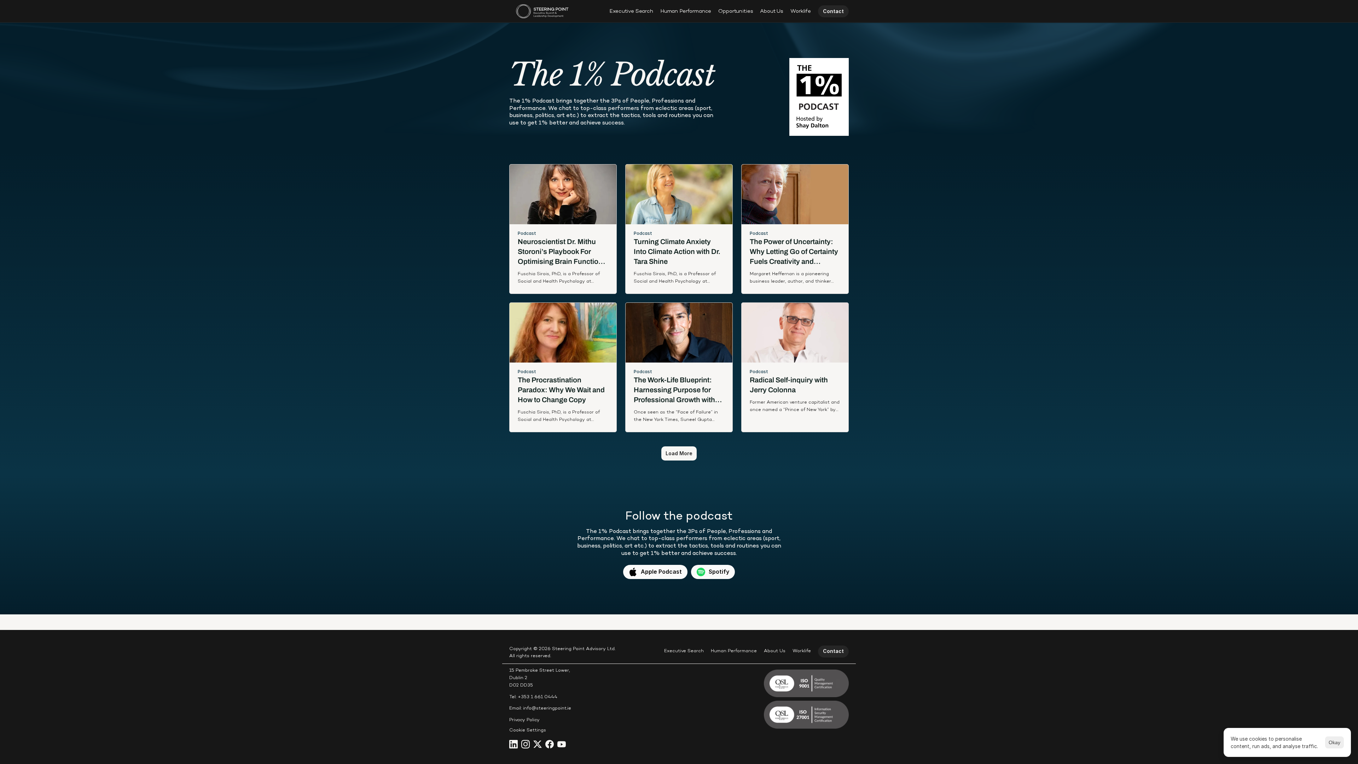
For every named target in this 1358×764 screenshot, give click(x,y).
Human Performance (685, 11)
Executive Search (631, 11)
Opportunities (735, 11)
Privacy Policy (524, 720)
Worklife (800, 11)
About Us (771, 11)
